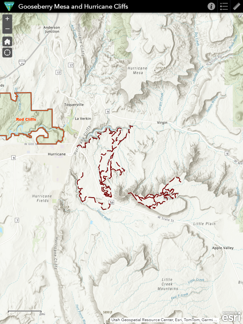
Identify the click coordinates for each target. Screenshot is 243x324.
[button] (7, 41)
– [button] (7, 28)
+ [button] (7, 19)
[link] (7, 6)
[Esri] (231, 316)
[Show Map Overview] (240, 15)
